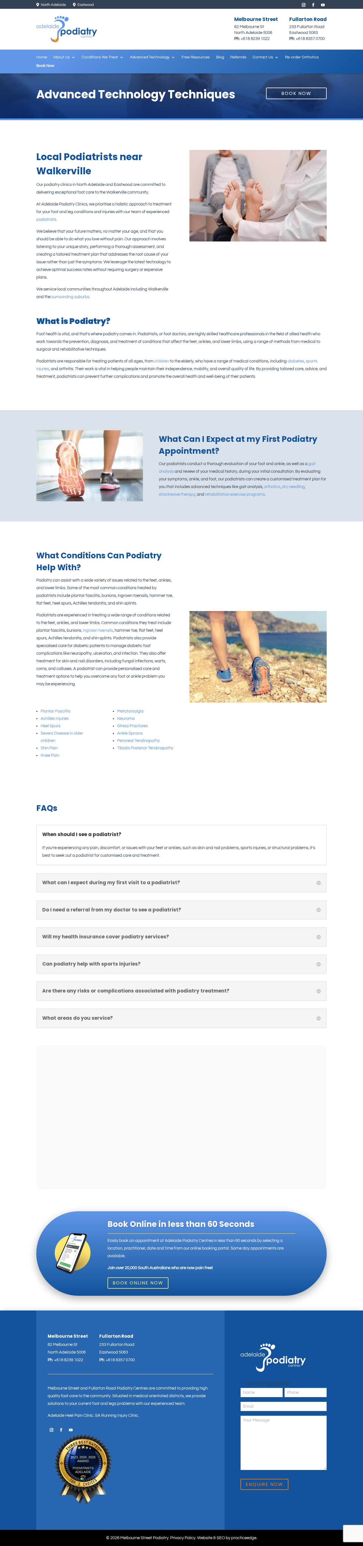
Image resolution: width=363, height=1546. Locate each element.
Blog (220, 57)
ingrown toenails (98, 630)
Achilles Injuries (55, 718)
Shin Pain (49, 748)
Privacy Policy (182, 1538)
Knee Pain (50, 755)
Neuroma (126, 718)
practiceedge (243, 1538)
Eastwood (85, 5)
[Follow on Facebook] (313, 5)
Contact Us (263, 57)
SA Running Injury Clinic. (117, 1415)
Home (41, 57)
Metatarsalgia (130, 711)
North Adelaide (53, 5)
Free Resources (196, 57)
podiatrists (46, 219)
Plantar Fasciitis (55, 711)
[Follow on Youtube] (323, 5)
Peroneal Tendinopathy (138, 741)
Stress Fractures (132, 726)
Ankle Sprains (130, 733)
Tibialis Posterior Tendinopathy (145, 748)
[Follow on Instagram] (303, 5)
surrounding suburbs (70, 297)
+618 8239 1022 (255, 39)
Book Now (45, 66)
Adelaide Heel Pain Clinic (70, 1415)
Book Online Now (138, 1283)
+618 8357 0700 (310, 39)
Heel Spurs (50, 726)
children (161, 361)
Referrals (238, 57)
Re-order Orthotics (302, 57)
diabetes (296, 361)
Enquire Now (264, 1484)
